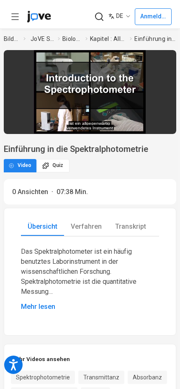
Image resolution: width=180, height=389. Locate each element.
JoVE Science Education (42, 38)
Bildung (12, 38)
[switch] (102, 123)
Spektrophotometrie (43, 377)
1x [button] (145, 122)
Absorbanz (147, 377)
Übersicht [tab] (42, 226)
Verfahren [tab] (86, 226)
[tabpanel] (90, 279)
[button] (167, 59)
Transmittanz (101, 377)
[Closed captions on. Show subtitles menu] (161, 123)
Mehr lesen (38, 307)
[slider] (55, 123)
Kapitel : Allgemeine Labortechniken (108, 38)
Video (24, 165)
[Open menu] (15, 16)
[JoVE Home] (39, 17)
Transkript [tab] (130, 226)
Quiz (57, 165)
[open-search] (99, 17)
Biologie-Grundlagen (72, 38)
